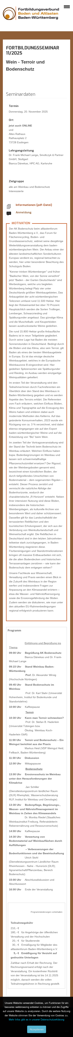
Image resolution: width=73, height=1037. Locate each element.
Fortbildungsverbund (31, 17)
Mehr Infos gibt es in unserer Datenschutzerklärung (36, 1019)
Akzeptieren (37, 1029)
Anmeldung (23, 212)
